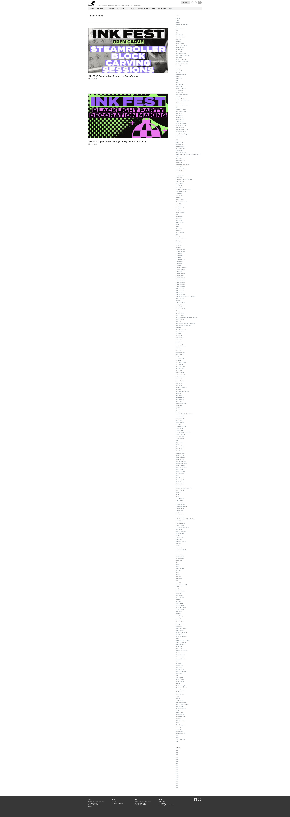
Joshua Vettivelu (180, 377)
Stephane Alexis (180, 653)
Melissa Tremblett (181, 461)
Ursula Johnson (180, 700)
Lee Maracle (179, 420)
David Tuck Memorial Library (146, 8)
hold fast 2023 (180, 288)
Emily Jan (178, 206)
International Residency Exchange (185, 323)
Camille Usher (180, 127)
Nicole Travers (180, 525)
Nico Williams (179, 521)
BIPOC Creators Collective (183, 105)
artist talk (178, 76)
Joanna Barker (180, 354)
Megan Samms (180, 459)
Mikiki (177, 476)
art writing (179, 70)
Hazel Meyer (179, 263)
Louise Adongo (180, 430)
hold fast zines (180, 298)
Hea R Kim (178, 265)
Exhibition (178, 230)
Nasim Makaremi (180, 504)
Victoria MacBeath (181, 708)
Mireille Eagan (180, 482)
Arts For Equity (180, 84)
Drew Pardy (179, 193)
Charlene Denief (180, 146)
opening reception (181, 531)
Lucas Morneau (180, 438)
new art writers (180, 515)
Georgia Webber (180, 251)
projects (178, 574)
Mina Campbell (180, 480)
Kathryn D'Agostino (181, 387)
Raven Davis (179, 593)
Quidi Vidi (178, 583)
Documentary (179, 187)
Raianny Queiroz (180, 591)
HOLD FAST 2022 (180, 286)
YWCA (177, 737)
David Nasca (179, 177)
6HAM (177, 27)
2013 (177, 777)
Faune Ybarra (179, 237)
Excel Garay (179, 228)
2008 (177, 788)
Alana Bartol (179, 35)
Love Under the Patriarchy (183, 432)
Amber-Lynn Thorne (181, 45)
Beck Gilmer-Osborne (182, 94)
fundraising (179, 245)
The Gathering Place (181, 686)
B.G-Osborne (179, 90)
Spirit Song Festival (181, 644)
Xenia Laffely (179, 731)
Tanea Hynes (179, 677)
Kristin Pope (179, 401)
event (177, 224)
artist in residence (181, 74)
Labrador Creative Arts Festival (184, 414)
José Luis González (181, 375)
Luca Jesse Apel (180, 436)
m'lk (177, 441)
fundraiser (179, 243)
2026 (177, 751)
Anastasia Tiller (180, 47)
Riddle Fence (179, 603)
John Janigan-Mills (181, 362)
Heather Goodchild (181, 268)
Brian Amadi (179, 115)
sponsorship (179, 646)
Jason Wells (179, 342)
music (177, 496)
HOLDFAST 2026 (180, 303)
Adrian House (179, 29)
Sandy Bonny (179, 616)
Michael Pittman (180, 469)
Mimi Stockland (180, 478)
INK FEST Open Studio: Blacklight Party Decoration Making (117, 141)
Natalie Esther (180, 508)
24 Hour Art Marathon (182, 24)
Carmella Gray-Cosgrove (182, 134)
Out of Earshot (180, 533)
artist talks (179, 78)
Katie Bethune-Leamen (182, 391)
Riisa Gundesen (180, 605)
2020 (177, 763)
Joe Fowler (179, 360)
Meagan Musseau (180, 453)
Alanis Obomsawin (181, 37)
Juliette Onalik (180, 381)
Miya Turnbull (180, 484)
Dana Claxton (179, 171)
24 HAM (178, 22)
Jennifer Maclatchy (181, 346)
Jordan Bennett (180, 373)
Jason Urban (179, 340)
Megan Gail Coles (180, 457)
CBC (177, 140)
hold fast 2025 (180, 292)
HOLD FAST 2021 (180, 284)
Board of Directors (181, 109)
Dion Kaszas (179, 185)
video (177, 710)
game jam (178, 247)
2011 (177, 782)
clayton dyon (179, 150)
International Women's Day (183, 325)
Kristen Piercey (180, 399)
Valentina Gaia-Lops (181, 702)
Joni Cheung (179, 370)
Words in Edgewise (181, 725)
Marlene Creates (180, 447)
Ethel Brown (179, 216)
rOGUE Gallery (180, 609)
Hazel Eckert (179, 261)
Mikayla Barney (180, 473)
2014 (177, 775)
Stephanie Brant (180, 655)
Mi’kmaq (178, 486)
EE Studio (178, 198)
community (179, 162)
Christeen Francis (180, 148)
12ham (178, 20)
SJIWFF (177, 638)
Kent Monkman (180, 395)
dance (177, 173)
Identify (178, 311)
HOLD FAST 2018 (180, 280)
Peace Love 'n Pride (181, 550)
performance (179, 554)
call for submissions (181, 123)
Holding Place (179, 305)
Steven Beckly (179, 657)
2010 (177, 784)
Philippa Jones (180, 556)
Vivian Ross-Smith (181, 717)
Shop (170, 8)
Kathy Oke (178, 389)
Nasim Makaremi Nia (181, 506)
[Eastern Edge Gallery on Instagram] (196, 2)
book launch (179, 113)
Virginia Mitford (180, 714)
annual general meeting (182, 55)
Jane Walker (179, 336)
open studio (179, 529)
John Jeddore (179, 364)
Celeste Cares (179, 144)
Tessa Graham (180, 681)
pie (176, 562)
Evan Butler (179, 220)
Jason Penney (179, 338)
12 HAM (178, 18)
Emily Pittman (180, 210)
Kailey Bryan (179, 383)
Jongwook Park (180, 368)
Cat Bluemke (179, 138)
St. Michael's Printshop (182, 651)
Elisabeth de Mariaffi (181, 202)
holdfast (178, 300)
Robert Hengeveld (181, 607)
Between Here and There (183, 101)
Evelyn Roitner (180, 222)
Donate (185, 2)
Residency (178, 599)
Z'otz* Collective (180, 739)
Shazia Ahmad (180, 630)
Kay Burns (178, 393)
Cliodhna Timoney (181, 152)
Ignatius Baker (180, 313)
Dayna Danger (180, 181)
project (178, 572)
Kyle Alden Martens (181, 403)
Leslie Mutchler (180, 422)
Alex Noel (178, 41)
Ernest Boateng (180, 212)
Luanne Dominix (180, 434)
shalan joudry (179, 620)
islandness (178, 333)
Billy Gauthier (179, 103)
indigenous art (180, 315)
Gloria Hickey (179, 255)
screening (178, 618)
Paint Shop (179, 539)
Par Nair (178, 546)
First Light (178, 241)
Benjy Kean (179, 97)
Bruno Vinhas (179, 117)
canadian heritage (181, 132)
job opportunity (180, 358)
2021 (177, 761)
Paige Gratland (180, 537)
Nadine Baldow (180, 498)
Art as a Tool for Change (182, 62)
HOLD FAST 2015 (180, 274)
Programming (101, 8)
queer (177, 581)
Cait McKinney (180, 121)
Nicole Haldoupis (180, 523)
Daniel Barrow (180, 175)
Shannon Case (180, 622)
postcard (178, 570)
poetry (177, 566)
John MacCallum (180, 366)
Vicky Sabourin (180, 706)
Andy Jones (179, 51)
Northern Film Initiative (182, 527)
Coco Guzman (179, 158)
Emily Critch (179, 204)
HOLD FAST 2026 (180, 294)
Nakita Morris (179, 500)
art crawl (178, 66)
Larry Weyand (179, 416)
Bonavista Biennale (181, 111)
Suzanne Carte (180, 669)
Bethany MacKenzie (181, 99)
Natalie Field (179, 511)
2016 (177, 771)
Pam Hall (178, 543)
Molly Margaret (180, 490)
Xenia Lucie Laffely (181, 733)
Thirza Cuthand (180, 694)
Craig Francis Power (181, 169)
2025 (177, 753)
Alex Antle (178, 39)
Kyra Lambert (179, 410)
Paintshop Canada (181, 541)
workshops (179, 729)
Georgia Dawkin (180, 249)
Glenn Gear (179, 253)
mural (177, 494)
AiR (176, 33)
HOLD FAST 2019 (180, 282)
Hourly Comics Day (181, 309)
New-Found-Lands (181, 517)
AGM (177, 31)
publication (179, 579)
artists (177, 80)
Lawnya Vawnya (180, 418)
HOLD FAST (131, 8)
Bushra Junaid (180, 119)
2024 (177, 755)
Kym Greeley (179, 408)
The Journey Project (181, 688)
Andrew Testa (179, 49)
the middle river (180, 690)
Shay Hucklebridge (181, 628)
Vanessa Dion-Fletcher (182, 704)
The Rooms (179, 692)
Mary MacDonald (180, 449)
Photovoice (179, 560)
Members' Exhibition (181, 463)
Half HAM (178, 257)
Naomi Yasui (179, 502)
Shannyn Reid (179, 624)
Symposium (179, 673)
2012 (177, 779)
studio (177, 661)
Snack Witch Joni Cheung (183, 640)
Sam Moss (178, 613)
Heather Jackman (181, 270)
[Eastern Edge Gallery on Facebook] (192, 2)
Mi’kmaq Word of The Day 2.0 (184, 488)
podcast (178, 564)
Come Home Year (180, 160)
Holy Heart (179, 307)
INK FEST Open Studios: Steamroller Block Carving (113, 76)
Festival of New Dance (182, 239)
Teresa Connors (180, 679)
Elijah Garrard (180, 200)
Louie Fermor (179, 428)
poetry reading (180, 568)
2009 (177, 786)
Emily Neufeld (180, 208)
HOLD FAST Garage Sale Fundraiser (186, 296)
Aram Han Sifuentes (181, 60)
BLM (177, 107)
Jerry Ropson (179, 350)
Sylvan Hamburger (181, 671)
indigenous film (180, 319)
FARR (177, 235)
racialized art (179, 587)
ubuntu (178, 698)
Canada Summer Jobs (182, 130)
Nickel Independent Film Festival (185, 519)
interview (178, 327)
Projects (111, 8)
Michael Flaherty (180, 465)
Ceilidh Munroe (180, 142)
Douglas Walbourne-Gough (183, 189)
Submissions (120, 8)
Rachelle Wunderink (181, 585)
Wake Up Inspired (181, 721)
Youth (177, 735)
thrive (177, 696)
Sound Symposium (181, 642)
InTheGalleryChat (181, 329)
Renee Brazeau (180, 597)
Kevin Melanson (180, 397)
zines (177, 741)
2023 (177, 757)
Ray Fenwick (179, 595)
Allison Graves (180, 43)
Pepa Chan (179, 552)
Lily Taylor (178, 424)
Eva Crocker (179, 218)
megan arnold (180, 455)
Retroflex (178, 601)
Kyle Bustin (179, 406)
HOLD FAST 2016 (180, 276)
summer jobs (179, 665)
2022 (177, 759)
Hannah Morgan (180, 259)
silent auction (179, 634)
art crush (178, 68)
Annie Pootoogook (181, 53)
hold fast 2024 (180, 290)
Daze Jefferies (179, 183)
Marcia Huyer (179, 445)
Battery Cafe (179, 92)
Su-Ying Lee (179, 663)
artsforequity (179, 86)
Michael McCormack (181, 467)
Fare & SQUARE (180, 232)
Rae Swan (178, 589)
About (92, 8)
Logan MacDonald (181, 426)
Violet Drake (179, 712)
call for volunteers (181, 125)
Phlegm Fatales (180, 558)
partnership (179, 548)
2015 (177, 773)
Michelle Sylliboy (180, 471)
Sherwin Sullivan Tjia (181, 632)
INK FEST (178, 321)
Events (177, 226)
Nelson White (179, 513)
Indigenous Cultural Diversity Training (186, 317)
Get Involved (162, 8)
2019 (177, 765)
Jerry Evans (179, 348)
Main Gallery (179, 443)
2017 (177, 769)
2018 (177, 767)
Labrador (178, 412)
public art (178, 576)
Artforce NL (179, 72)
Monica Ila (178, 492)
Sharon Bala (179, 626)
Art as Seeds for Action (182, 64)
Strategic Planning (181, 659)
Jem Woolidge (179, 344)
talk (177, 675)
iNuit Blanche (179, 331)
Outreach (178, 535)
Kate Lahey (179, 385)
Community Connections (182, 164)
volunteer (178, 719)
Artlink (178, 82)
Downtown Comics (181, 191)
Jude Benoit (179, 379)
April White (179, 57)
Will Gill (178, 723)
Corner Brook (179, 167)
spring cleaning (180, 649)
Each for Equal (180, 195)
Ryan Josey (179, 611)
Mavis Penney (179, 451)
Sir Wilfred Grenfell (181, 636)
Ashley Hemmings (181, 88)
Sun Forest (179, 667)
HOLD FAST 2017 (180, 278)
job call (178, 356)
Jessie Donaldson (180, 352)
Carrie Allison (179, 136)
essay (177, 214)
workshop (178, 727)
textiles (178, 684)
